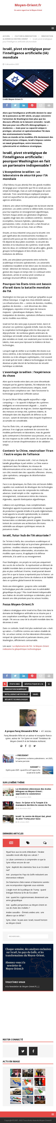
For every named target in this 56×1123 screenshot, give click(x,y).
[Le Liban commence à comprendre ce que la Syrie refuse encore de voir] (27, 1073)
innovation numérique (16, 689)
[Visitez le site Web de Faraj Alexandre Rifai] (21, 746)
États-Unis (15, 684)
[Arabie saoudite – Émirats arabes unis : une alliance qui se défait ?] (39, 1091)
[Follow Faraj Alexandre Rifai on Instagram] (29, 746)
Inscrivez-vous (15, 982)
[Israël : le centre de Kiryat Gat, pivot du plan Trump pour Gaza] (8, 819)
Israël (35, 694)
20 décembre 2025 (24, 808)
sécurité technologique (16, 699)
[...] (38, 986)
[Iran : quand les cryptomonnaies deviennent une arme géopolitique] (15, 1091)
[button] (52, 28)
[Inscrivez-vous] (28, 960)
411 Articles (46, 731)
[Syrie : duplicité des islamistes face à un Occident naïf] (39, 1073)
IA (49, 684)
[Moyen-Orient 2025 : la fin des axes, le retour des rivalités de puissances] (27, 1100)
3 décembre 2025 (12, 64)
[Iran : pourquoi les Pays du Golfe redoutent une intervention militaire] (15, 1082)
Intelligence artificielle (16, 694)
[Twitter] (22, 1051)
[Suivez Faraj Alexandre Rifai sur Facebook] (24, 746)
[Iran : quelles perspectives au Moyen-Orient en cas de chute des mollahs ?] (27, 1091)
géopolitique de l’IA (33, 684)
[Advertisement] (29, 18)
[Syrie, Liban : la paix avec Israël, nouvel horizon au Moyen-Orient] (15, 1100)
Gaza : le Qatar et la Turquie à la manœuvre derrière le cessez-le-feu (33, 803)
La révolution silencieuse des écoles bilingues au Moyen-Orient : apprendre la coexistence (33, 791)
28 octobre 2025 (23, 822)
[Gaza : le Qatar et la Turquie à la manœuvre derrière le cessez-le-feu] (8, 805)
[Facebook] (33, 1051)
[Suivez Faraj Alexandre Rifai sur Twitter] (33, 746)
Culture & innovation (26, 36)
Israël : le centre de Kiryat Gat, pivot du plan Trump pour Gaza (33, 817)
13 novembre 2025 (24, 797)
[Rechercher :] (28, 936)
